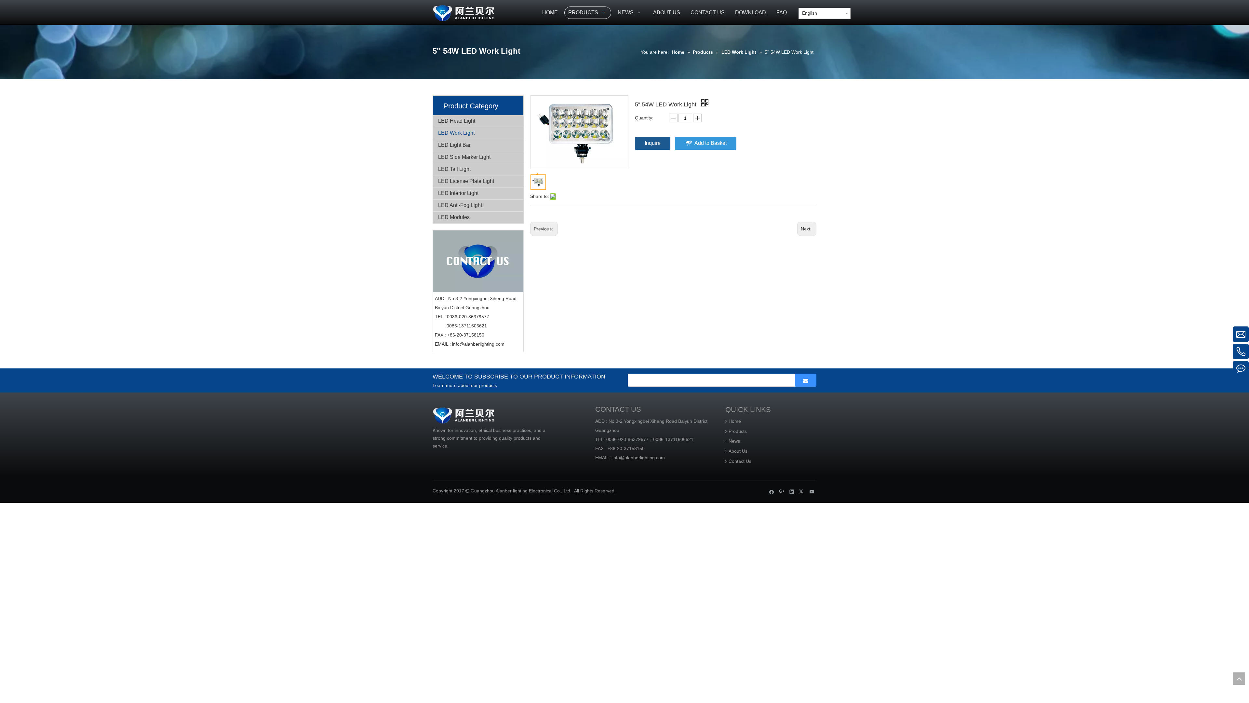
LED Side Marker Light (464, 157)
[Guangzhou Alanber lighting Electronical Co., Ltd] (473, 12)
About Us (738, 451)
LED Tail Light (454, 169)
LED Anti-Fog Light (460, 205)
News (734, 441)
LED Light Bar (454, 145)
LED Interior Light (458, 193)
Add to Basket (710, 143)
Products (738, 431)
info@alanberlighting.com (478, 344)
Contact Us (740, 461)
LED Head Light (456, 121)
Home (735, 421)
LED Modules (454, 217)
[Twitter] (802, 492)
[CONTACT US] (478, 261)
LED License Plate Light (466, 181)
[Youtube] (812, 492)
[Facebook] (772, 492)
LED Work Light (456, 133)
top (1239, 678)
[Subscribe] (805, 380)
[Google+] (782, 492)
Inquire (653, 143)
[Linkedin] (792, 492)
